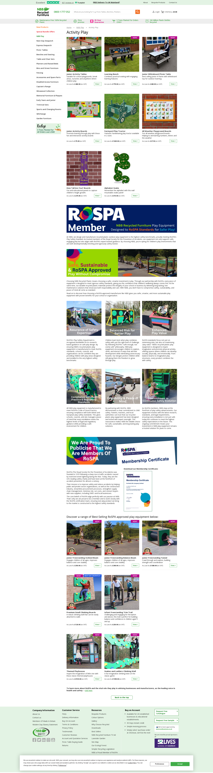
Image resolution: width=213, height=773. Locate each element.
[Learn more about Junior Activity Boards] (84, 142)
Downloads (96, 728)
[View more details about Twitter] (39, 740)
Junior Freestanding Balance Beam (120, 558)
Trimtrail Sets (42, 105)
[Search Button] (137, 12)
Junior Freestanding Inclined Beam (82, 558)
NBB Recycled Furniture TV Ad (104, 735)
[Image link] (49, 128)
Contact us (37, 717)
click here (88, 690)
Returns (65, 745)
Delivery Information (70, 717)
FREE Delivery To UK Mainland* (106, 2)
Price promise (81, 21)
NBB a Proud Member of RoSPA (105, 752)
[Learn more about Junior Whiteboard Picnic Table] (159, 85)
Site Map (95, 742)
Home (69, 27)
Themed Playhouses (76, 671)
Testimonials (59, 2)
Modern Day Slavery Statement (45, 724)
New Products (42, 27)
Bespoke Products (158, 2)
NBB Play (40, 36)
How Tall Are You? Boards (78, 188)
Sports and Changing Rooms (48, 109)
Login (157, 12)
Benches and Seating (45, 54)
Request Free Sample (165, 720)
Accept (180, 764)
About (145, 2)
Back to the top (122, 697)
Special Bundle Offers (45, 31)
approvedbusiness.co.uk (164, 729)
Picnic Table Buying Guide (72, 742)
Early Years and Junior (45, 100)
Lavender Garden (98, 738)
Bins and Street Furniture (47, 68)
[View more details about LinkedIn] (44, 740)
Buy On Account (68, 721)
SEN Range (41, 114)
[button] (156, 12)
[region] (84, 55)
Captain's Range (43, 86)
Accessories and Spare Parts (48, 77)
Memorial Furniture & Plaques (49, 95)
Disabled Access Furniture (47, 82)
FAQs (64, 714)
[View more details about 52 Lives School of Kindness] (167, 743)
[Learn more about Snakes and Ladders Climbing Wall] (121, 680)
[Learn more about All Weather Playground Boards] (159, 142)
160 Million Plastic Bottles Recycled (160, 21)
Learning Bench (111, 74)
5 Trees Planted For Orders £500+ (127, 21)
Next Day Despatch (44, 41)
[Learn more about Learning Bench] (121, 85)
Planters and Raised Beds (47, 63)
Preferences (159, 764)
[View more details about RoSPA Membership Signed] (150, 491)
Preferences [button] (62, 765)
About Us (36, 714)
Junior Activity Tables (77, 74)
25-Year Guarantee (99, 21)
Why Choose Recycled (100, 724)
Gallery (94, 721)
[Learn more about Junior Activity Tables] (84, 85)
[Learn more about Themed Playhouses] (84, 680)
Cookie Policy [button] (132, 763)
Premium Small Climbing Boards (81, 612)
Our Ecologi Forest (99, 745)
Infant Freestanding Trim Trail (118, 612)
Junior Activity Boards (77, 131)
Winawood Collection (45, 91)
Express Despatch (44, 45)
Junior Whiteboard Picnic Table (156, 74)
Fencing (39, 73)
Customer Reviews (69, 735)
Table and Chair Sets (45, 59)
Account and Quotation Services (75, 738)
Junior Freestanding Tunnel (154, 558)
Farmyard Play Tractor (114, 131)
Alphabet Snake (111, 188)
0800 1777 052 (62, 11)
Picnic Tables (42, 50)
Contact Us (173, 2)
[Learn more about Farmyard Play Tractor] (121, 142)
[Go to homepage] (43, 12)
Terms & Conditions (70, 724)
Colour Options (98, 717)
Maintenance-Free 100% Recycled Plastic (52, 21)
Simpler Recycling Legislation (103, 749)
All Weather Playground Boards (156, 131)
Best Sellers (96, 731)
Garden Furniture (43, 118)
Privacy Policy (67, 728)
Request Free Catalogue (161, 712)
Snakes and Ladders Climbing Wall (120, 671)
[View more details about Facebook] (34, 740)
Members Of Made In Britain (44, 721)
